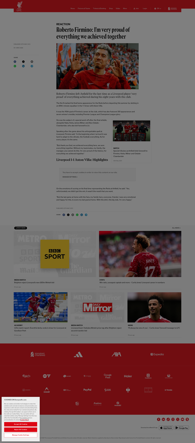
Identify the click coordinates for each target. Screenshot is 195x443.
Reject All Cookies (20, 429)
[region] (21, 419)
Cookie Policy (24, 419)
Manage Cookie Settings (20, 435)
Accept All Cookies (20, 424)
